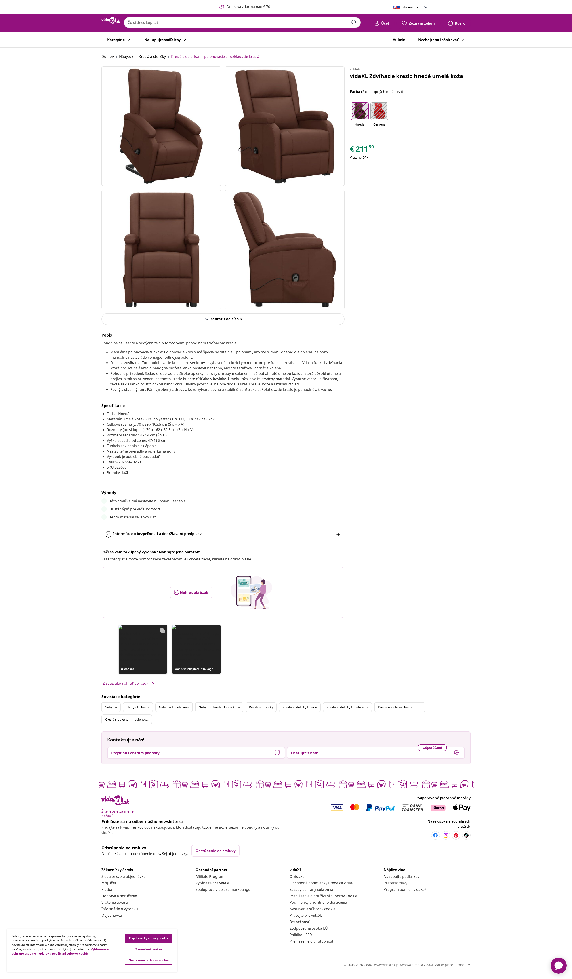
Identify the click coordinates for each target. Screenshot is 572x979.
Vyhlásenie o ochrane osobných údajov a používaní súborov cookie (60, 951)
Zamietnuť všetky (148, 949)
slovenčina (410, 7)
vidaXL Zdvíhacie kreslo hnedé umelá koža (406, 76)
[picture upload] (251, 592)
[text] (362, 150)
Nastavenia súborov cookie (312, 908)
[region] (92, 950)
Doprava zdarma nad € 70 (248, 6)
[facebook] (435, 835)
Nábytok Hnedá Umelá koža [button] (219, 707)
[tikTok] (466, 835)
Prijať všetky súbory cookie (149, 938)
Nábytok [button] (111, 707)
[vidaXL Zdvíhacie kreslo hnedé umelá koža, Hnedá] (161, 126)
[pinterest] (456, 835)
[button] (143, 649)
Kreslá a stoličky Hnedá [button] (299, 707)
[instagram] (446, 835)
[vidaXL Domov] (110, 20)
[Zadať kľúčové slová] (354, 22)
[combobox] (242, 22)
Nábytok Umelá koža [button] (174, 707)
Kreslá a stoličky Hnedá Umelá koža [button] (401, 707)
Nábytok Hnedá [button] (137, 707)
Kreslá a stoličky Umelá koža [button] (347, 707)
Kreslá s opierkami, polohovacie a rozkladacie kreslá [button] (128, 719)
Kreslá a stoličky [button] (261, 707)
